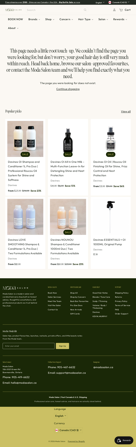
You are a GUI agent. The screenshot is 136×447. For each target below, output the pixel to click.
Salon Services (54, 297)
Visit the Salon (54, 305)
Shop (48, 19)
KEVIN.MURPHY (100, 316)
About (12, 28)
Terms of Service (122, 305)
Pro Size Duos (76, 305)
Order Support (121, 314)
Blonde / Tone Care (101, 297)
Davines (96, 312)
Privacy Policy (121, 301)
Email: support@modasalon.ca (67, 372)
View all (126, 111)
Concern (65, 19)
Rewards (119, 19)
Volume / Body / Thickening (100, 306)
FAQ (117, 309)
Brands (33, 19)
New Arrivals (76, 309)
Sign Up (62, 346)
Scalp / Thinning (100, 301)
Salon (102, 19)
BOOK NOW (15, 19)
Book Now (52, 293)
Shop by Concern (78, 297)
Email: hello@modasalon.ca (20, 382)
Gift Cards (75, 314)
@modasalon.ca (103, 367)
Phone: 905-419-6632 (16, 377)
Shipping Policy (122, 293)
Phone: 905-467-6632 (61, 367)
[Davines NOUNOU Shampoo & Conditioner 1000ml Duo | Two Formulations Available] (68, 233)
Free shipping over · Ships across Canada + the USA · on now (42, 2)
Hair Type (84, 19)
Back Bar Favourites (79, 301)
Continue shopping (68, 89)
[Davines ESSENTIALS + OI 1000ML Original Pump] (111, 228)
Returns (118, 297)
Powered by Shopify (76, 441)
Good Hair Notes (100, 293)
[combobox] (56, 10)
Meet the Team (54, 301)
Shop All (74, 293)
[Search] (85, 10)
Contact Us (53, 309)
